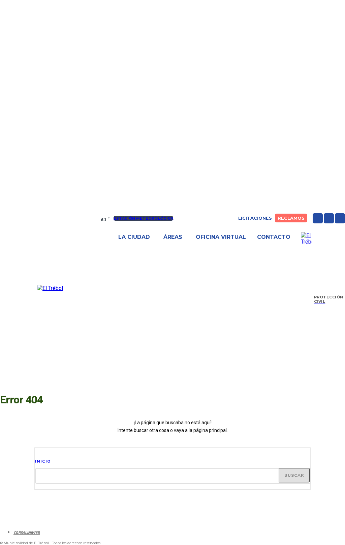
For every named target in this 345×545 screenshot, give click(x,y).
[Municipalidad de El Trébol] (50, 288)
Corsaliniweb (26, 532)
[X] (340, 218)
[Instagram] (329, 218)
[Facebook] (318, 218)
